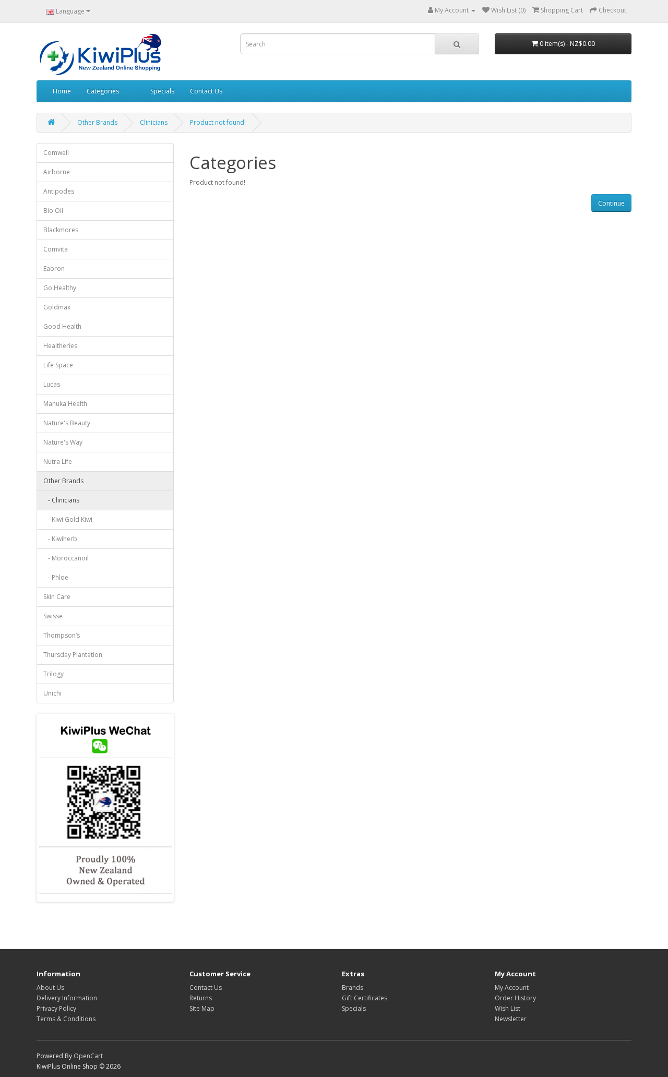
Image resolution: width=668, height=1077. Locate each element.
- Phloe (55, 577)
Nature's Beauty (66, 422)
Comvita (55, 249)
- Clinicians (61, 500)
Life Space (58, 365)
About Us (50, 987)
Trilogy (53, 673)
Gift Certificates (364, 998)
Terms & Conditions (66, 1018)
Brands (352, 987)
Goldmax (56, 307)
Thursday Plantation (72, 654)
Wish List (507, 1008)
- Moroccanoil (66, 558)
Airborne (56, 171)
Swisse (53, 616)
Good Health (62, 326)
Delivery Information (67, 998)
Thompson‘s (61, 635)
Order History (515, 998)
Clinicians (154, 122)
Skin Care (56, 596)
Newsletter (511, 1018)
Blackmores (60, 229)
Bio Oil (53, 210)
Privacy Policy (56, 1008)
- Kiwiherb (60, 538)
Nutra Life (57, 461)
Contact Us (206, 91)
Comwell (56, 152)
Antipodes (58, 191)
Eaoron (54, 268)
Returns (200, 998)
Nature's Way (62, 442)
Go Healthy (59, 287)
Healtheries (60, 345)
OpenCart (88, 1055)
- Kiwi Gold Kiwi (67, 519)
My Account (512, 987)
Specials (162, 91)
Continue (611, 203)
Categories (103, 91)
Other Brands (97, 122)
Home (62, 91)
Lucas (51, 384)
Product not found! (218, 122)
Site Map (201, 1008)
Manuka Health (65, 403)
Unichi (52, 693)
